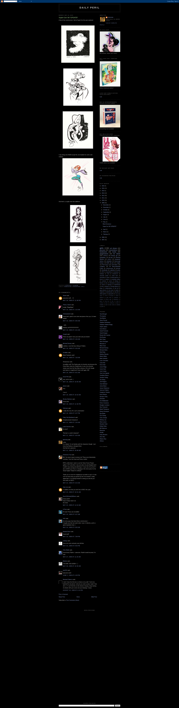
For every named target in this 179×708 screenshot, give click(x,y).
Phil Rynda (103, 337)
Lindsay (65, 540)
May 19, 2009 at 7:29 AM (71, 357)
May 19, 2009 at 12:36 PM (72, 404)
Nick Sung (102, 339)
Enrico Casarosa (104, 403)
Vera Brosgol (103, 314)
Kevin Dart (102, 364)
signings (109, 284)
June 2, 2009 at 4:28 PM (71, 575)
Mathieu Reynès (104, 354)
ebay (108, 277)
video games (103, 293)
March (105, 231)
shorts (103, 284)
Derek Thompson (104, 409)
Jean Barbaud (103, 384)
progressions (104, 254)
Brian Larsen (103, 422)
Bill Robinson (103, 428)
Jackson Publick (104, 390)
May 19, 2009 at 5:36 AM (71, 339)
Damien (65, 561)
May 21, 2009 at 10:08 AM (72, 450)
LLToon (65, 509)
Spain (117, 295)
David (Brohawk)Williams (69, 496)
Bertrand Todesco (67, 579)
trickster (118, 268)
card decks (115, 264)
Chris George (103, 417)
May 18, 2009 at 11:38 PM (72, 300)
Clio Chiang (103, 415)
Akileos (102, 441)
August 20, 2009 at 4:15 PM (73, 590)
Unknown (65, 408)
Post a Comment (63, 594)
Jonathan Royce (104, 375)
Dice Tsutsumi (103, 407)
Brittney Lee (103, 420)
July (104, 217)
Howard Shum (66, 531)
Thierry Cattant (67, 304)
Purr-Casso (105, 264)
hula (108, 273)
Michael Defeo (103, 350)
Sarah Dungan (103, 333)
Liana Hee (102, 362)
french (101, 279)
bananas (116, 272)
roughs (118, 263)
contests (104, 281)
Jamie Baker (103, 386)
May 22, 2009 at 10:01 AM (72, 492)
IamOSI (65, 570)
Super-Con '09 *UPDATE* (109, 226)
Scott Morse (103, 329)
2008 (103, 237)
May (104, 222)
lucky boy (107, 301)
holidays (102, 273)
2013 (103, 193)
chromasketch (67, 314)
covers (110, 281)
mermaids (102, 277)
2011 (103, 198)
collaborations (108, 288)
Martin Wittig (103, 356)
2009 (103, 202)
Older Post (94, 597)
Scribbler (65, 352)
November (106, 207)
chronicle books (104, 275)
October (105, 209)
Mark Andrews (103, 358)
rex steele (116, 254)
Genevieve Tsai (67, 454)
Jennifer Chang (104, 377)
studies (107, 279)
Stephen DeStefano (105, 322)
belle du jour (110, 263)
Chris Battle (66, 550)
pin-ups (111, 257)
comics (109, 259)
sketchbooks (109, 292)
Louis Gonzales (104, 360)
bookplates (103, 257)
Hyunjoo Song (103, 396)
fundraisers (103, 252)
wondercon (115, 273)
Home (78, 597)
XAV (64, 518)
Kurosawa (111, 295)
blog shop (108, 297)
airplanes (102, 297)
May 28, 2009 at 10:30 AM (72, 566)
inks (106, 282)
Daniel (64, 295)
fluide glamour (115, 277)
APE (103, 272)
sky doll (117, 292)
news (117, 301)
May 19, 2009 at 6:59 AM (71, 348)
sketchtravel (117, 284)
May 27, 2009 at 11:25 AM (72, 557)
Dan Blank (102, 413)
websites (118, 304)
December (106, 205)
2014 (103, 190)
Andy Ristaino (103, 434)
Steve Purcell (103, 320)
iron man (111, 290)
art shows (113, 248)
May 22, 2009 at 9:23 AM (71, 483)
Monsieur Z (103, 343)
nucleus (101, 302)
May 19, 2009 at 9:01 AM (71, 372)
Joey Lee (65, 487)
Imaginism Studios (105, 392)
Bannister (102, 430)
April (104, 229)
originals (102, 292)
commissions (68, 286)
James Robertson (104, 388)
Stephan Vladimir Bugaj (106, 324)
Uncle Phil (65, 376)
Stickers (107, 286)
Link (101, 97)
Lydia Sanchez (67, 426)
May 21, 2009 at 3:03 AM (71, 435)
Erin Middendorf (104, 400)
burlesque (116, 297)
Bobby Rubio (103, 426)
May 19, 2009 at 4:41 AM (71, 330)
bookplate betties (115, 279)
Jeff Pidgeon (103, 381)
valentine (112, 270)
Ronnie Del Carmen (105, 335)
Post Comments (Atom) (72, 600)
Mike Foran (103, 345)
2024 (103, 186)
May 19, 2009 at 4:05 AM (71, 321)
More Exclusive (107, 224)
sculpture (102, 266)
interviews (112, 282)
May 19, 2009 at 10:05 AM (72, 381)
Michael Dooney (67, 343)
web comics (112, 304)
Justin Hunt (103, 369)
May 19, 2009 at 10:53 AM (72, 394)
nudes (116, 290)
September (106, 212)
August (105, 214)
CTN (106, 295)
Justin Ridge (103, 367)
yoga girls (110, 293)
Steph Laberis (103, 326)
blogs (101, 288)
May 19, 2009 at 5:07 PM (71, 413)
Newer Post (62, 597)
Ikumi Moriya (103, 394)
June (104, 219)
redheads (112, 302)
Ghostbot (102, 398)
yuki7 (102, 306)
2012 (103, 195)
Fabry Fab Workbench (69, 417)
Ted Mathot (103, 318)
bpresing (65, 439)
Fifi (102, 286)
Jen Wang (102, 379)
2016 (103, 188)
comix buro (115, 275)
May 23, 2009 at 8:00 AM (71, 527)
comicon (105, 255)
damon (65, 386)
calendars (109, 261)
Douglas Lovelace (104, 405)
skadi (117, 302)
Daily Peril (90, 7)
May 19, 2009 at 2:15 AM (71, 309)
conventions (76, 286)
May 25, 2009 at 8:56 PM (71, 545)
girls (82, 286)
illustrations (116, 299)
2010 (103, 200)
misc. (113, 301)
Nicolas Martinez (67, 399)
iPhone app (108, 299)
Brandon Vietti (103, 424)
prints (118, 270)
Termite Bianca (114, 286)
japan (101, 301)
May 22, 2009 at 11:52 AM (72, 505)
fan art (116, 288)
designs (101, 299)
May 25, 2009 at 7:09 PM (71, 536)
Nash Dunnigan (104, 341)
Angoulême (109, 272)
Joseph (65, 334)
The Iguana (103, 316)
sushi (106, 304)
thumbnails (105, 270)
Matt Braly (102, 352)
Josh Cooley (103, 371)
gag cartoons (103, 290)
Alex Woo (102, 436)
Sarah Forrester (104, 331)
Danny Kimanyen (104, 411)
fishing (116, 281)
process (102, 250)
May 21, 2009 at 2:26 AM (71, 422)
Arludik (101, 432)
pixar (106, 302)
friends (101, 282)
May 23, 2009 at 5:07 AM (71, 514)
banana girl (114, 255)
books (114, 252)
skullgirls (101, 304)
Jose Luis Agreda (104, 373)
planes (118, 282)
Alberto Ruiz (103, 439)
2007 (103, 239)
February (105, 234)
